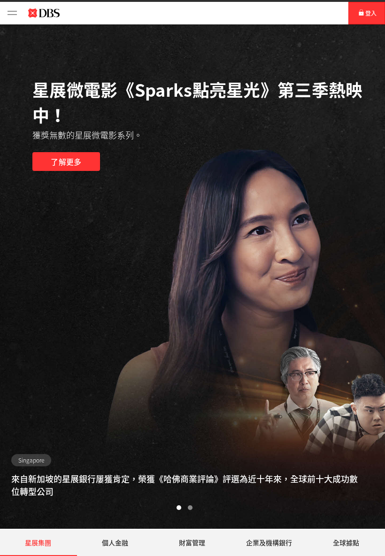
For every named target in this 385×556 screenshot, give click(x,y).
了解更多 (66, 161)
